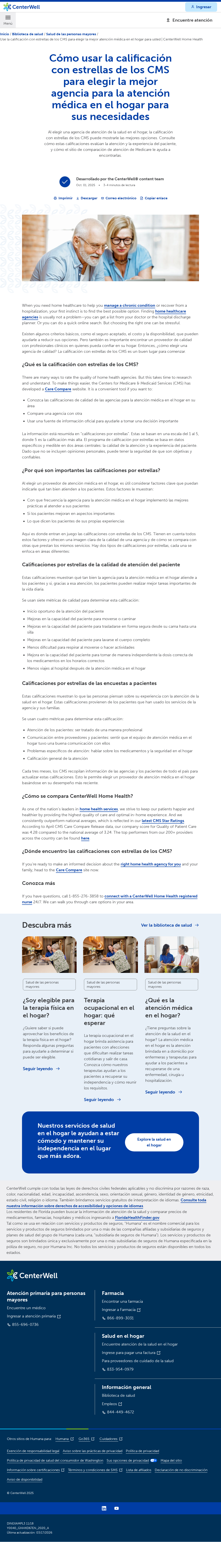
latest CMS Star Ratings (163, 820)
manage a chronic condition (129, 305)
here (85, 838)
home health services (99, 809)
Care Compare (58, 389)
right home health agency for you (151, 864)
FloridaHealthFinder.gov (137, 1217)
